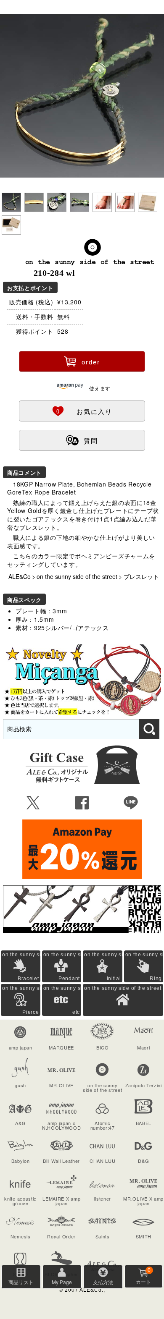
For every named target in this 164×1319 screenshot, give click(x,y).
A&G (20, 1123)
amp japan (20, 1047)
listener (102, 1198)
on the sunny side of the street (77, 576)
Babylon (20, 1160)
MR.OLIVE (61, 1085)
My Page (62, 1281)
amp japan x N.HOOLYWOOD (61, 1125)
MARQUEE (61, 1047)
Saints (102, 1236)
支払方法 (103, 1281)
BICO (102, 1047)
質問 (82, 440)
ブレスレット (141, 576)
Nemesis (21, 1236)
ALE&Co (19, 576)
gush (20, 1085)
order (82, 361)
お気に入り (82, 410)
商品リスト (21, 1281)
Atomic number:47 (102, 1125)
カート (143, 1276)
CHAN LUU (103, 1160)
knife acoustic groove (20, 1200)
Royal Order (61, 1236)
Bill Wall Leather (61, 1160)
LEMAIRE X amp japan (61, 1200)
